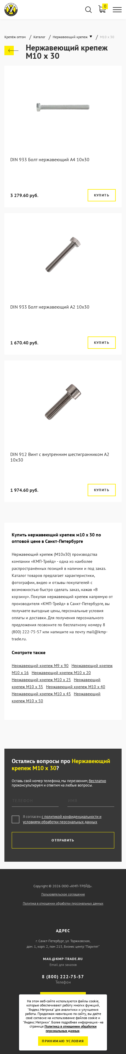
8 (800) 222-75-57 (63, 976)
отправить (63, 840)
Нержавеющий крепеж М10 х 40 (75, 686)
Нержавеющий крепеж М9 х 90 (40, 665)
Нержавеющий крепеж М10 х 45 (41, 693)
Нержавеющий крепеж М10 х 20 (61, 672)
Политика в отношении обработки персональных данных (63, 903)
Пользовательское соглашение (63, 894)
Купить (101, 195)
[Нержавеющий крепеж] (11, 50)
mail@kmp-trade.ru (63, 959)
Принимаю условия (63, 1041)
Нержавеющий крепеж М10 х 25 (41, 679)
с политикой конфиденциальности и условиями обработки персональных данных (62, 819)
